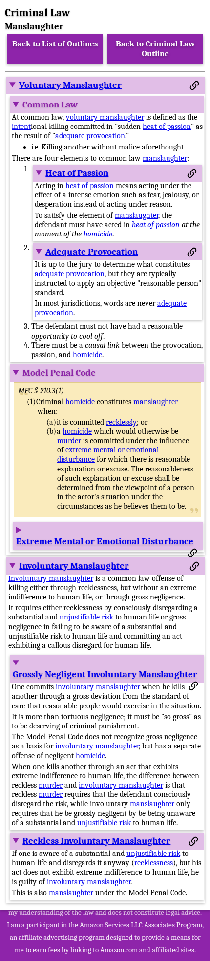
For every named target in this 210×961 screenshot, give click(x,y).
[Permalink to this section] (194, 85)
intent (21, 126)
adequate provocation (90, 135)
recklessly (121, 422)
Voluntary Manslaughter (70, 85)
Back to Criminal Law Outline (155, 48)
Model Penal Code (59, 372)
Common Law (50, 104)
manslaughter (165, 158)
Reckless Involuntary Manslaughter (96, 840)
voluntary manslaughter (105, 117)
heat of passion (167, 126)
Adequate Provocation (91, 251)
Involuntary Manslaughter (74, 565)
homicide (98, 234)
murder (69, 440)
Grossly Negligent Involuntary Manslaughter (105, 674)
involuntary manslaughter (98, 687)
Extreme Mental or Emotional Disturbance (104, 541)
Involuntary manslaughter (50, 578)
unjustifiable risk (86, 617)
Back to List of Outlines (55, 43)
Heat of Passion (76, 173)
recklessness (153, 862)
